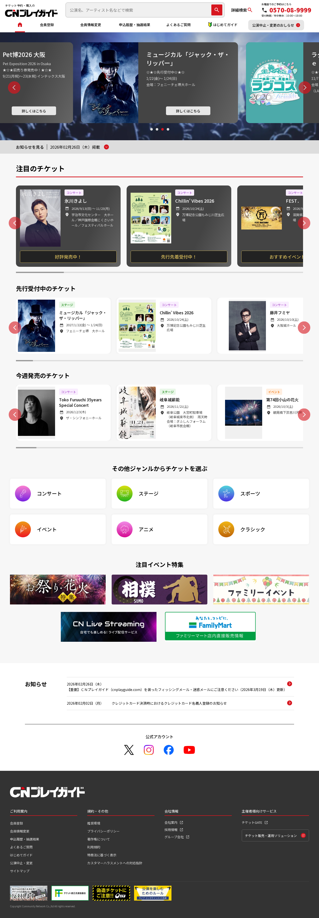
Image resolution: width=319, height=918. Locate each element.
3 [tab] (162, 134)
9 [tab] (159, 361)
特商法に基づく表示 (101, 855)
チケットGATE (252, 822)
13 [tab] (227, 361)
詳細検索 (239, 10)
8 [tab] (142, 361)
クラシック (252, 529)
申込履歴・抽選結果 (134, 24)
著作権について (98, 839)
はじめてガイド (225, 24)
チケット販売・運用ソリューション (271, 835)
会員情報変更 (90, 24)
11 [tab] (193, 361)
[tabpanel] (159, 82)
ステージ (149, 493)
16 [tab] (277, 361)
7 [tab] (125, 361)
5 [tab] (231, 273)
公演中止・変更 (21, 863)
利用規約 (93, 847)
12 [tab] (210, 361)
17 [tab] (294, 361)
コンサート (49, 493)
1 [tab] (151, 134)
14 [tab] (244, 361)
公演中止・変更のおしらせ (273, 25)
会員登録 (47, 24)
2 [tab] (157, 134)
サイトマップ (19, 871)
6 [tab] (279, 273)
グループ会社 (174, 836)
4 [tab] (167, 134)
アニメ (146, 529)
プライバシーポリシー (103, 831)
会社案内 (170, 822)
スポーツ (250, 493)
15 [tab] (260, 361)
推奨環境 (93, 823)
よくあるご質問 (178, 24)
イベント (47, 529)
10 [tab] (176, 361)
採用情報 (170, 829)
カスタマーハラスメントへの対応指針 (114, 863)
